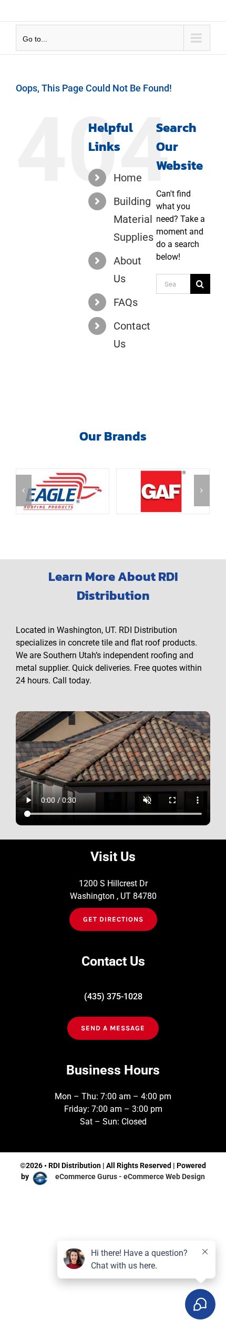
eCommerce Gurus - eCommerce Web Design (130, 1176)
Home (128, 177)
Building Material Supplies (133, 219)
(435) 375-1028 (113, 996)
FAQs (126, 302)
